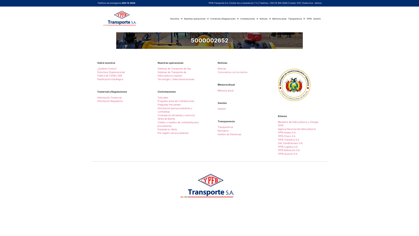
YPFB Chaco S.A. (287, 136)
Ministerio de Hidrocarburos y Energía (298, 122)
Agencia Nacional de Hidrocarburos (297, 129)
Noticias (264, 19)
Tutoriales (163, 97)
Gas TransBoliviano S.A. (290, 143)
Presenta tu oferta (167, 129)
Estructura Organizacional (111, 72)
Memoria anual (279, 19)
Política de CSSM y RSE (109, 75)
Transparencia (295, 19)
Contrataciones (247, 19)
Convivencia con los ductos (232, 72)
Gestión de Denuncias (229, 134)
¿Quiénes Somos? (107, 68)
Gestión (317, 19)
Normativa (223, 130)
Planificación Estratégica (110, 79)
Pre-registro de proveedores (173, 133)
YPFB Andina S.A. (287, 132)
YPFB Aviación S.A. (288, 154)
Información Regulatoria (110, 101)
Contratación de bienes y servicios (176, 115)
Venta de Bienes (166, 119)
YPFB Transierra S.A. (289, 139)
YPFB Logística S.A (288, 147)
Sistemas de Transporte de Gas (174, 68)
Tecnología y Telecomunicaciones (176, 79)
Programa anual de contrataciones (176, 101)
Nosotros (174, 19)
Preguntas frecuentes (169, 104)
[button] (176, 18)
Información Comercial (109, 97)
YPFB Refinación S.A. (289, 150)
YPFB (309, 19)
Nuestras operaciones (195, 19)
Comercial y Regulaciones (223, 19)
